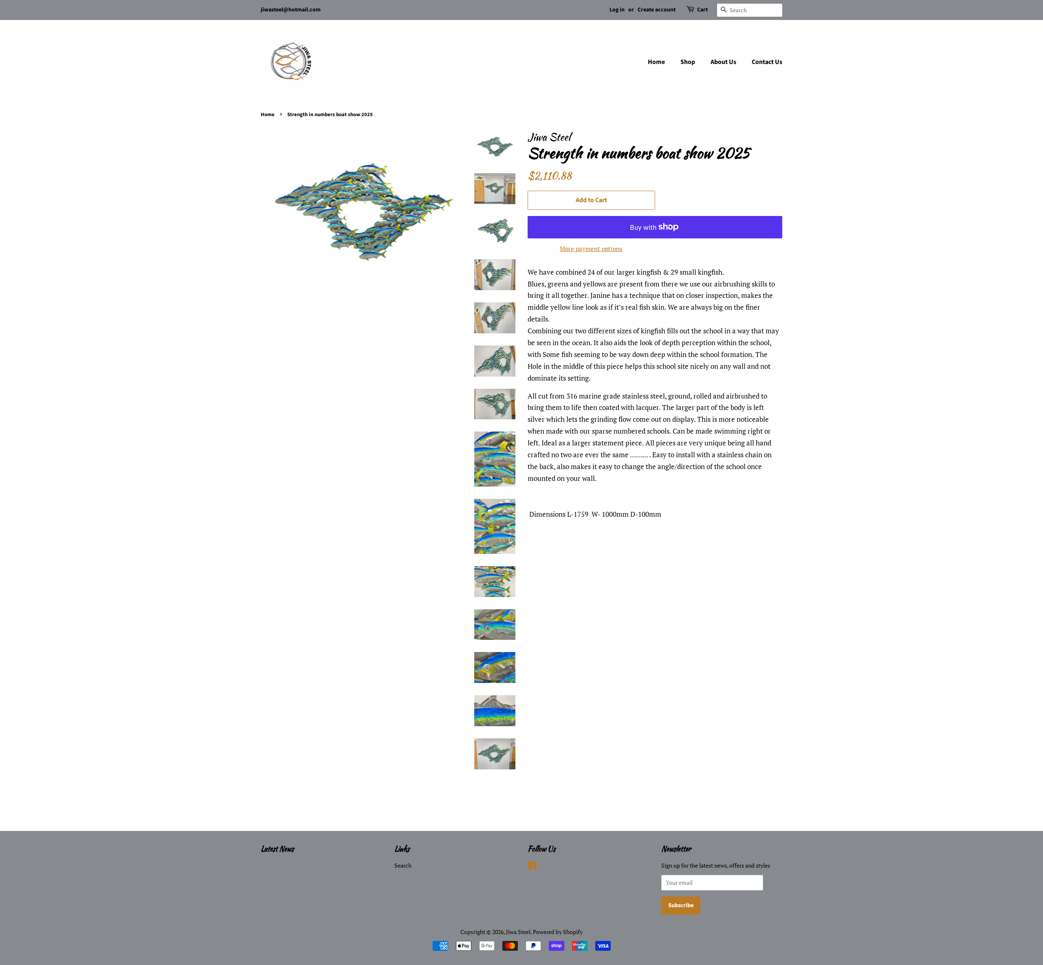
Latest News (277, 848)
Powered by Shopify (558, 932)
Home (656, 61)
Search (402, 865)
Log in (617, 10)
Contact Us (767, 61)
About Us (723, 61)
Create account (657, 10)
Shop (687, 61)
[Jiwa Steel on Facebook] (532, 867)
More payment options (591, 249)
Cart (702, 10)
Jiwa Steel (518, 932)
